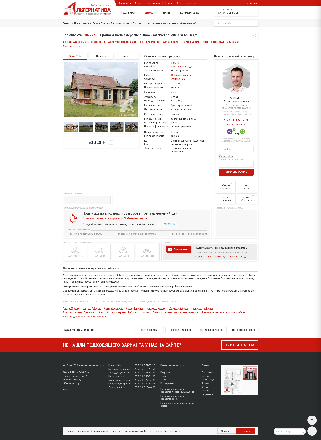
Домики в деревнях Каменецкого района (84, 316)
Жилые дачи (233, 41)
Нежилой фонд (238, 256)
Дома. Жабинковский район (122, 41)
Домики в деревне (72, 46)
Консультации (153, 3)
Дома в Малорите (113, 307)
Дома (149, 12)
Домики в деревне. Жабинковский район (84, 41)
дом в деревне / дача (182, 66)
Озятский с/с (178, 78)
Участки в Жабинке (156, 307)
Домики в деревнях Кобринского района (128, 312)
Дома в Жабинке (71, 307)
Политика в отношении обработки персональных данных (177, 390)
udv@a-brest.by (236, 124)
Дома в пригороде (149, 41)
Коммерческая (190, 12)
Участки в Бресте (190, 41)
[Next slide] (133, 127)
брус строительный (181, 105)
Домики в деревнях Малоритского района (223, 312)
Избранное (252, 3)
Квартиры (128, 12)
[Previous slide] (68, 127)
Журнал (168, 3)
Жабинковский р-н (181, 75)
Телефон (226, 148)
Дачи (166, 12)
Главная (205, 365)
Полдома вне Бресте (202, 307)
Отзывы (139, 3)
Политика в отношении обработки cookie (172, 397)
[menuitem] (71, 127)
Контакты (191, 3)
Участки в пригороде (213, 41)
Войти (66, 389)
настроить (175, 431)
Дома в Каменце (134, 307)
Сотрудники (125, 3)
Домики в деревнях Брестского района (83, 312)
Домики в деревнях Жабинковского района (175, 312)
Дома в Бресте (170, 41)
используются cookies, (136, 431)
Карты (180, 3)
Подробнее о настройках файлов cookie (177, 404)
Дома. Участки (213, 256)
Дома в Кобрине (92, 307)
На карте (127, 56)
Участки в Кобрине (178, 307)
